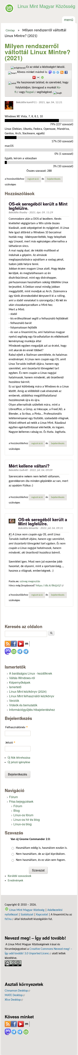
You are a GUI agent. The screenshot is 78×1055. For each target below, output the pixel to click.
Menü (68, 19)
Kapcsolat (42, 914)
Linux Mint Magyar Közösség (46, 6)
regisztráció (33, 179)
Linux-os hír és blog (26, 819)
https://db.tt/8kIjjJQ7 (50, 585)
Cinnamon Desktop (17, 990)
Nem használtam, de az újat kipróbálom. (41, 854)
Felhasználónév (16, 727)
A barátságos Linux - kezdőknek (30, 673)
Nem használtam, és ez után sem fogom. (41, 860)
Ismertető (15, 687)
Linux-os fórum (23, 815)
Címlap (10, 30)
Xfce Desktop (14, 999)
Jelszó (10, 742)
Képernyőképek (19, 682)
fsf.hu (9, 919)
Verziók (14, 700)
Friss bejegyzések (21, 801)
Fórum (13, 797)
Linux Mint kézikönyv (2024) (28, 691)
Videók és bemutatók (23, 705)
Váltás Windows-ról (22, 678)
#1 (10, 534)
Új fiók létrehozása (19, 757)
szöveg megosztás (30, 581)
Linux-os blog (22, 824)
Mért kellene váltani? (29, 466)
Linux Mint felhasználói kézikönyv (31, 696)
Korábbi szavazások (19, 876)
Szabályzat (27, 914)
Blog (16, 810)
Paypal (31, 92)
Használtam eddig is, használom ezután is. (41, 847)
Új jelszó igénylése (19, 762)
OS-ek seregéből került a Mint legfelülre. (38, 206)
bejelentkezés (53, 179)
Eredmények (15, 880)
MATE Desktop (15, 995)
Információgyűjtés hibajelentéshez (32, 709)
